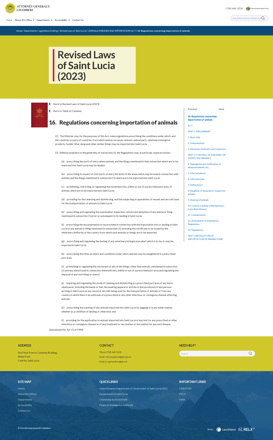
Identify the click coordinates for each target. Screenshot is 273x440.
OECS (182, 393)
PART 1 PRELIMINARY (199, 131)
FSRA (182, 399)
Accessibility (25, 404)
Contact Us (78, 20)
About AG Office (27, 393)
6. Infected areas (196, 179)
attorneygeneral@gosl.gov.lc (118, 357)
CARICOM (185, 388)
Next (221, 108)
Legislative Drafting (48, 31)
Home (9, 20)
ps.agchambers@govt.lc (116, 361)
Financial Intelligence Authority (116, 404)
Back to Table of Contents (67, 110)
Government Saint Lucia (259, 8)
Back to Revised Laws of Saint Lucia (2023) (76, 103)
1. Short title (194, 137)
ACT (190, 125)
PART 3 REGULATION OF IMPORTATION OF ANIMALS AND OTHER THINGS (205, 239)
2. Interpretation (196, 143)
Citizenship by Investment (113, 399)
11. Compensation (197, 215)
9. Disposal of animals (198, 200)
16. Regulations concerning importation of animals (163, 31)
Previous (192, 108)
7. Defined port (195, 184)
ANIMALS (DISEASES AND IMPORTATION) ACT (111, 31)
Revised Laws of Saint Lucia (73, 31)
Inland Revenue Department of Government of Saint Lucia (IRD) (133, 388)
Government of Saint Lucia (113, 393)
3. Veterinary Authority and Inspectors (207, 149)
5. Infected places (197, 173)
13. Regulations (195, 230)
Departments (30, 31)
